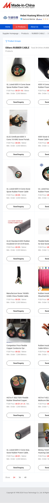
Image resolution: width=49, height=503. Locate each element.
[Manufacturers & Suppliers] (19, 5)
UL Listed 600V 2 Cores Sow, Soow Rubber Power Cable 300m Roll (18, 453)
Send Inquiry (18, 102)
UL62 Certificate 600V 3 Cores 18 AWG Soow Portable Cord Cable (18, 139)
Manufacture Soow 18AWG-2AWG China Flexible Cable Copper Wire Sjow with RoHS (18, 296)
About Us (34, 26)
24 (14, 477)
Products (21, 26)
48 (25, 477)
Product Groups (14, 41)
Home (7, 26)
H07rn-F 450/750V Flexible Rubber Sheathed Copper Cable (17, 400)
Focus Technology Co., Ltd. (33, 492)
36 (20, 477)
